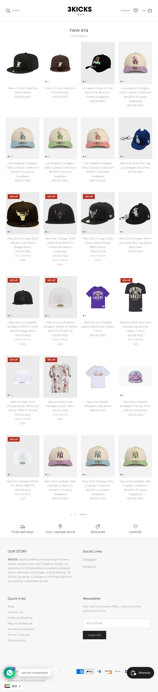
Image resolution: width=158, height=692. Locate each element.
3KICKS (19, 680)
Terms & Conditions (21, 629)
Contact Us (15, 612)
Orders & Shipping (20, 617)
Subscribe (94, 635)
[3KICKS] (79, 11)
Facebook (89, 566)
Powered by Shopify (34, 680)
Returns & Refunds (20, 623)
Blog (11, 606)
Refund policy (17, 640)
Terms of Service (19, 634)
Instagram (90, 559)
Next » (84, 514)
